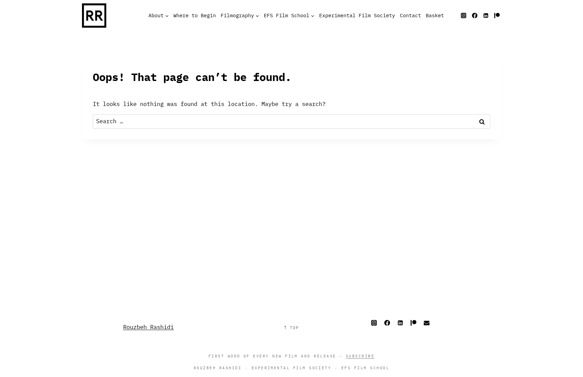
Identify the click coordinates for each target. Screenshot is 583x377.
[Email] (426, 322)
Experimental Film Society (357, 15)
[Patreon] (497, 15)
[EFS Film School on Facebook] (475, 15)
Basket (435, 15)
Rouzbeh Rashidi (148, 327)
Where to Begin (194, 15)
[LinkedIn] (486, 15)
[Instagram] (464, 15)
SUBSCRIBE (360, 355)
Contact (410, 15)
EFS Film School (365, 367)
